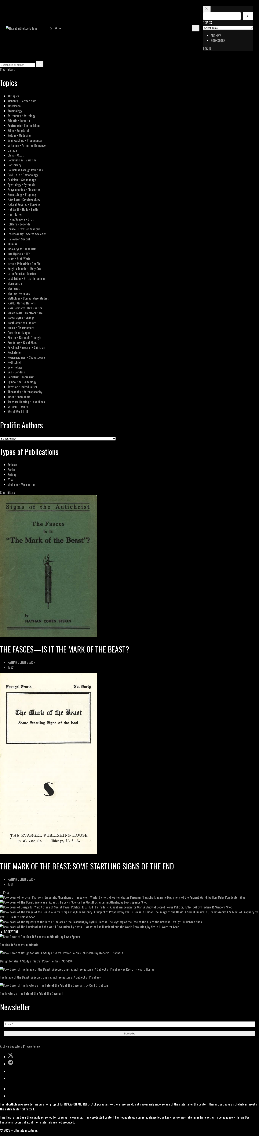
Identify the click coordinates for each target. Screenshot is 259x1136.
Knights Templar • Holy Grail (25, 268)
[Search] (248, 16)
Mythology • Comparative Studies (28, 298)
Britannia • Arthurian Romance (27, 145)
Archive (4, 1046)
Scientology (15, 367)
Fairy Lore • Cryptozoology (24, 199)
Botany (12, 474)
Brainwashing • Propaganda (25, 140)
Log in (207, 48)
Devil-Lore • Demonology (23, 174)
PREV (5, 892)
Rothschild (14, 362)
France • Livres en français (24, 229)
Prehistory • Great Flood (22, 342)
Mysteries (14, 288)
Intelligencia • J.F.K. (19, 253)
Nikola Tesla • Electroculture (25, 313)
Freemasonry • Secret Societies (27, 234)
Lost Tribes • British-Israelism (26, 278)
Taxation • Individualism (22, 386)
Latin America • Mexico (22, 273)
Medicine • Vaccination (21, 484)
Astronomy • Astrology (21, 115)
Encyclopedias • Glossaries (24, 189)
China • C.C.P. (16, 155)
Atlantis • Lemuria (19, 120)
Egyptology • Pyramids (21, 184)
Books (11, 469)
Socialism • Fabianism (21, 377)
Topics (207, 22)
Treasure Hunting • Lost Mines (26, 401)
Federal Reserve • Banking (24, 204)
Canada (12, 150)
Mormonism (15, 283)
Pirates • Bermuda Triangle (24, 337)
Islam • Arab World (19, 258)
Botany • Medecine (19, 135)
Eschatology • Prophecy (22, 194)
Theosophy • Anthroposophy (25, 391)
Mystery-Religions (19, 293)
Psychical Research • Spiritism (26, 347)
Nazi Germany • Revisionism (25, 308)
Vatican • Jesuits (18, 406)
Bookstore (16, 1046)
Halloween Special (19, 239)
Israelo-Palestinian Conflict (25, 263)
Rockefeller (15, 352)
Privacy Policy (31, 1046)
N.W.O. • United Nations (22, 303)
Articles (12, 464)
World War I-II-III (18, 411)
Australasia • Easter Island (24, 125)
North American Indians (22, 322)
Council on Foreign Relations (25, 169)
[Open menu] (195, 28)
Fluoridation (15, 214)
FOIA (10, 479)
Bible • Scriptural (18, 130)
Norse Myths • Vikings (21, 317)
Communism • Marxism (22, 160)
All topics (13, 96)
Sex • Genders (16, 372)
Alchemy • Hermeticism (22, 101)
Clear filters (7, 69)
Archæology (15, 110)
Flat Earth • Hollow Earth (23, 209)
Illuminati (13, 244)
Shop (242, 897)
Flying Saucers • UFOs (21, 219)
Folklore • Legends (19, 224)
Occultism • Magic (19, 332)
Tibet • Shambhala (19, 396)
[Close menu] (207, 9)
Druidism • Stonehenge (22, 179)
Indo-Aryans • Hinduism (22, 248)
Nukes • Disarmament (21, 327)
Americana (14, 105)
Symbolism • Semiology (22, 381)
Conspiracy (14, 165)
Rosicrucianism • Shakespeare (26, 357)
